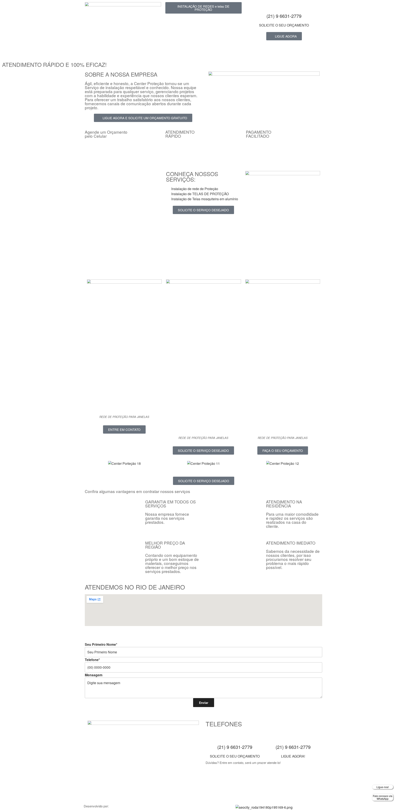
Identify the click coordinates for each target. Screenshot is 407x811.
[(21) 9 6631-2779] (284, 7)
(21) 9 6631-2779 (283, 16)
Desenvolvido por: (96, 806)
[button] (89, 463)
